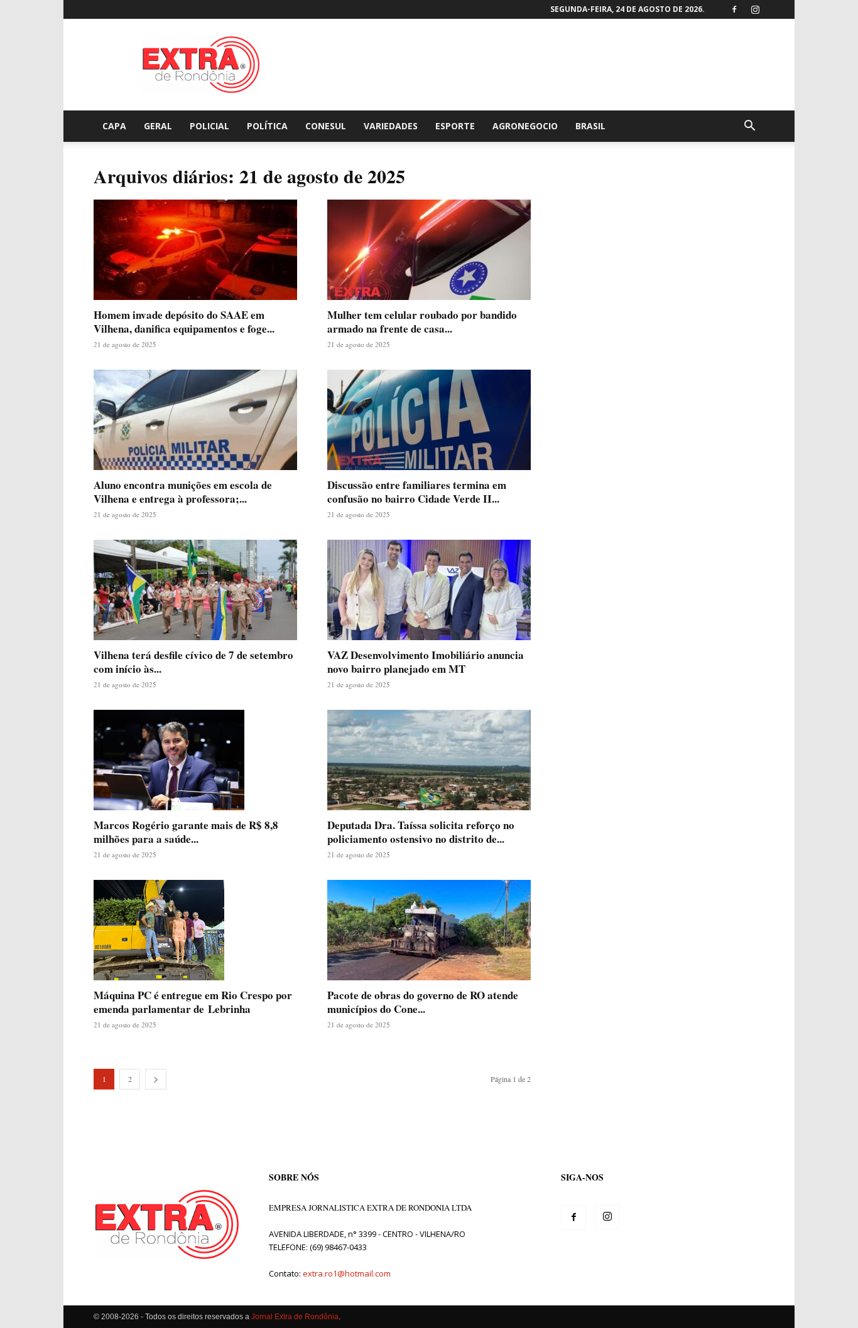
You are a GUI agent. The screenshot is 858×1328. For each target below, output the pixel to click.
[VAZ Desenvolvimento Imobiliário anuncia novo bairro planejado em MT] (429, 590)
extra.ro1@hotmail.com (347, 1273)
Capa (114, 126)
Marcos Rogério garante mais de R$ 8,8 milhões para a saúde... (186, 832)
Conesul (325, 126)
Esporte (455, 126)
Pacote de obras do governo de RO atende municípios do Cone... (422, 1002)
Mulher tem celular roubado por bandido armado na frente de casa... (422, 321)
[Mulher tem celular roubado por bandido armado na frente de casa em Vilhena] (429, 250)
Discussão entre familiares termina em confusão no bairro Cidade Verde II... (416, 491)
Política (267, 126)
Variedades (391, 126)
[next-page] (155, 1079)
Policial (209, 126)
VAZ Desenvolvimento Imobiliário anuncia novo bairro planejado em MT (425, 662)
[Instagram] (755, 9)
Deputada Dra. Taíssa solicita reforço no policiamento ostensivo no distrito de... (420, 832)
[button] (749, 127)
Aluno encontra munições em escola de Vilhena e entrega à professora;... (183, 491)
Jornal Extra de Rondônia (295, 1316)
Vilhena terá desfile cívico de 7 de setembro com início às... (193, 662)
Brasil (590, 126)
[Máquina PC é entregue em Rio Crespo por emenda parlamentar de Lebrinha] (195, 930)
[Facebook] (734, 9)
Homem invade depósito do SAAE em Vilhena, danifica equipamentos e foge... (184, 321)
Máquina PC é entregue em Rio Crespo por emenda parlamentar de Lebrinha (193, 1002)
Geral (158, 126)
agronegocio (525, 126)
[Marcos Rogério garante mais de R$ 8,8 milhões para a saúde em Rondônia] (195, 760)
